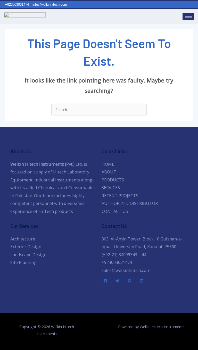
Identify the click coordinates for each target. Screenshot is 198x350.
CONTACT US (115, 211)
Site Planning (23, 262)
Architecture (22, 239)
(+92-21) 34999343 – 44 (124, 254)
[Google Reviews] (129, 281)
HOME (108, 164)
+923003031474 (117, 262)
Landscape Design (28, 254)
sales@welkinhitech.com (126, 270)
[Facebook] (105, 281)
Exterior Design (25, 246)
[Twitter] (117, 281)
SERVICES (111, 187)
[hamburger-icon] (188, 16)
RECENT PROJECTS (120, 195)
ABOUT (109, 172)
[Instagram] (195, 4)
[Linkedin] (141, 281)
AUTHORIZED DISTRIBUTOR (130, 203)
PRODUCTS (113, 180)
